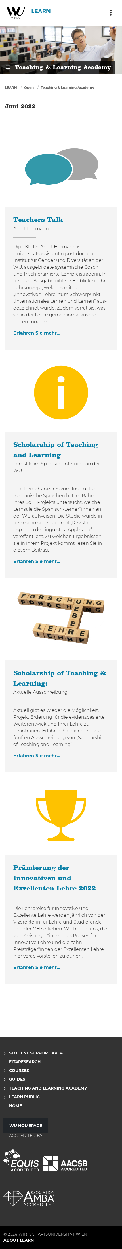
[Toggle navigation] (110, 12)
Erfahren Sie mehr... (36, 333)
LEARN (11, 87)
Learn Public (24, 1096)
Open (29, 87)
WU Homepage (25, 1125)
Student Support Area (36, 1052)
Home (15, 1105)
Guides (17, 1079)
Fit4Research (25, 1061)
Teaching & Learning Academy (67, 87)
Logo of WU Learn (28, 13)
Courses (19, 1070)
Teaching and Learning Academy (48, 1088)
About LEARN (18, 1240)
